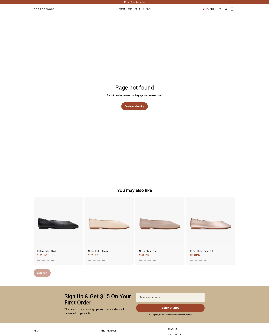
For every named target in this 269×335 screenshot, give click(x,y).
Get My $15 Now (170, 308)
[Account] (220, 9)
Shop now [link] (42, 273)
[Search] (226, 9)
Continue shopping (134, 106)
